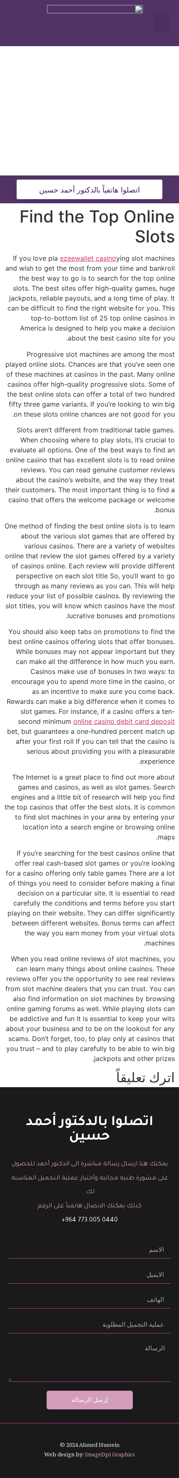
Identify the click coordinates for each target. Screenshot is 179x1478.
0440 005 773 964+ (90, 1220)
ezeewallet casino (88, 258)
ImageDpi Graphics (110, 1454)
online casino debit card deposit (124, 721)
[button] (161, 23)
